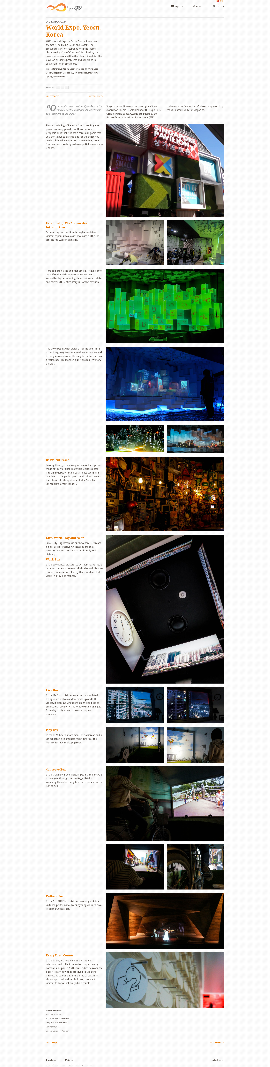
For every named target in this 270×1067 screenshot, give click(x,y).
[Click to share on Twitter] (62, 87)
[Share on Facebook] (58, 87)
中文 (221, 1)
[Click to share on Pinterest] (67, 87)
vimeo (70, 1060)
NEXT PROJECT (96, 96)
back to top (219, 1060)
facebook (51, 1060)
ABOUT (198, 6)
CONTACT (219, 6)
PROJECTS (178, 6)
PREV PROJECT (53, 96)
